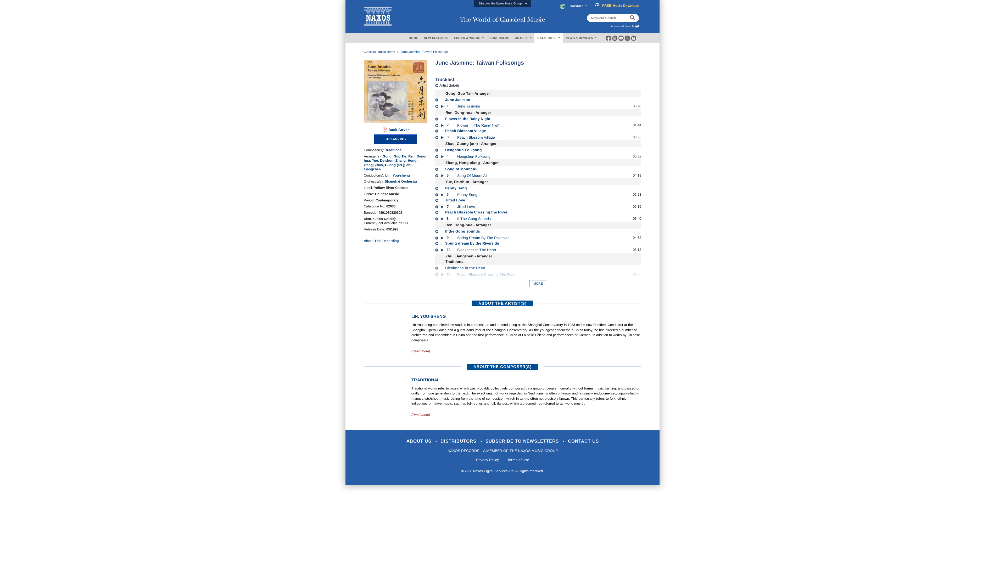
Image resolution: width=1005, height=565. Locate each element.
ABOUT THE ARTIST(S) (502, 303)
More (538, 283)
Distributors (459, 441)
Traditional (394, 150)
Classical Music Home (379, 52)
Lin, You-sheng (397, 175)
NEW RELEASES (436, 37)
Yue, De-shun (382, 160)
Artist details (449, 85)
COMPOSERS (499, 37)
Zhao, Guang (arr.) (389, 165)
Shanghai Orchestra (401, 181)
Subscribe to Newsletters (522, 441)
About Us (419, 441)
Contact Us (583, 441)
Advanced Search (623, 26)
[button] (502, 3)
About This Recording (381, 241)
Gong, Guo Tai (394, 156)
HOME (413, 37)
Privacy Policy (487, 460)
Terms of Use (518, 460)
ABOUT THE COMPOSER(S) (502, 366)
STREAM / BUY (395, 139)
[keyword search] (632, 18)
